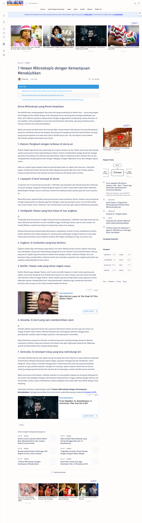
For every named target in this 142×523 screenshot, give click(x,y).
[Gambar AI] (111, 211)
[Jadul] (75, 9)
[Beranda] (4, 15)
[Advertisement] (117, 89)
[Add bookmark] (89, 79)
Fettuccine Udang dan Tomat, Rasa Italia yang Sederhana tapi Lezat (43, 95)
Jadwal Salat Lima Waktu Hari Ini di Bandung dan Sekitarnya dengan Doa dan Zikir (47, 91)
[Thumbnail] (52, 438)
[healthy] (21, 425)
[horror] (110, 218)
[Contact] (4, 44)
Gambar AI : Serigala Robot (116, 214)
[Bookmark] (139, 3)
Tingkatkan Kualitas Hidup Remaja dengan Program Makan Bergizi (74, 452)
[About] (4, 51)
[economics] (111, 199)
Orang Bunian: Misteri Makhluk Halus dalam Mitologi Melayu (118, 222)
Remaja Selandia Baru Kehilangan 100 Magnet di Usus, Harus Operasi (32, 452)
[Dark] (135, 3)
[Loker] (69, 9)
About (125, 281)
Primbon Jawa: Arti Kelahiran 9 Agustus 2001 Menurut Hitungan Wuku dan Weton (118, 230)
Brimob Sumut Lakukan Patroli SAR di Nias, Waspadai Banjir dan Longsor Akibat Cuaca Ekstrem (32, 441)
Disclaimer (111, 281)
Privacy (118, 281)
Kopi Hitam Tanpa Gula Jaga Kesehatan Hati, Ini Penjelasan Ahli (74, 463)
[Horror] (43, 9)
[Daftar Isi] (98, 9)
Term (104, 281)
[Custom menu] (4, 29)
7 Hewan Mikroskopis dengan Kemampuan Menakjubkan (29, 463)
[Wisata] (89, 9)
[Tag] (26, 436)
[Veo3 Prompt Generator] (56, 9)
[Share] (95, 79)
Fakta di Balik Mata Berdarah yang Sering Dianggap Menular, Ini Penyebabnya (73, 441)
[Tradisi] (82, 9)
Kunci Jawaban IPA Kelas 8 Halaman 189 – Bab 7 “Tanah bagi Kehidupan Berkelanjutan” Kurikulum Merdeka (119, 186)
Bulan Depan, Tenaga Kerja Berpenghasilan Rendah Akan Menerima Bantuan (117, 204)
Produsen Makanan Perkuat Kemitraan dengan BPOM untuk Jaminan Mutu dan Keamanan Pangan (52, 100)
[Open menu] (4, 3)
